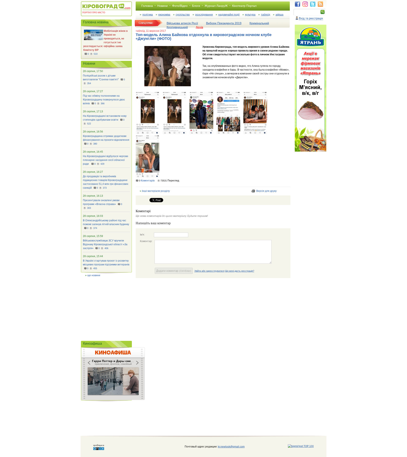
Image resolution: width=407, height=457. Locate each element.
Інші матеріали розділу (156, 190)
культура (250, 14)
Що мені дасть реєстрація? (239, 271)
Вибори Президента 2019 (223, 23)
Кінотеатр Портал (244, 5)
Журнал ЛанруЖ (216, 5)
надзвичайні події (229, 14)
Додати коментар (173, 270)
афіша (279, 14)
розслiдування (204, 14)
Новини (162, 5)
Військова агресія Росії (182, 23)
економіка (164, 14)
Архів (199, 27)
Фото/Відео (180, 5)
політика (147, 14)
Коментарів (148, 180)
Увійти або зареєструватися (209, 271)
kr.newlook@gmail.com (227, 446)
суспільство (183, 14)
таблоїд (265, 14)
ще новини (93, 275)
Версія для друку (266, 190)
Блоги (196, 5)
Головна (147, 5)
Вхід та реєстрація (311, 18)
